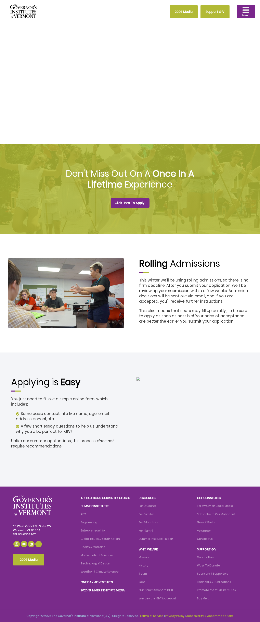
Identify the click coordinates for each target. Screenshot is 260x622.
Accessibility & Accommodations (210, 616)
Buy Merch (204, 598)
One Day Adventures (97, 582)
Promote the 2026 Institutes (216, 590)
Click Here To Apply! (54, 123)
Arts (83, 514)
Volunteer (204, 531)
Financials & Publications (214, 582)
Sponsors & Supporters (212, 574)
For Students (147, 506)
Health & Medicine (93, 547)
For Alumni (146, 531)
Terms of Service (152, 616)
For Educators (148, 522)
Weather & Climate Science (100, 572)
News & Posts (206, 522)
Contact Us (205, 539)
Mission (144, 557)
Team (143, 574)
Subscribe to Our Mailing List (216, 514)
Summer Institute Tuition (156, 539)
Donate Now (205, 557)
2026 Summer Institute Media (103, 590)
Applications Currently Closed (105, 498)
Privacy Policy (174, 616)
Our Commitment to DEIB (156, 590)
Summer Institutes (95, 506)
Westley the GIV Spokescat (157, 598)
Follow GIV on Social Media (215, 506)
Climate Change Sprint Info (105, 123)
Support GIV (215, 11)
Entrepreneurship (93, 531)
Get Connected (209, 498)
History (143, 565)
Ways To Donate (208, 565)
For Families (147, 514)
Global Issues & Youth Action (100, 539)
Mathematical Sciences (97, 555)
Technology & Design (95, 563)
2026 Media (184, 11)
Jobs (142, 582)
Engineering (89, 522)
